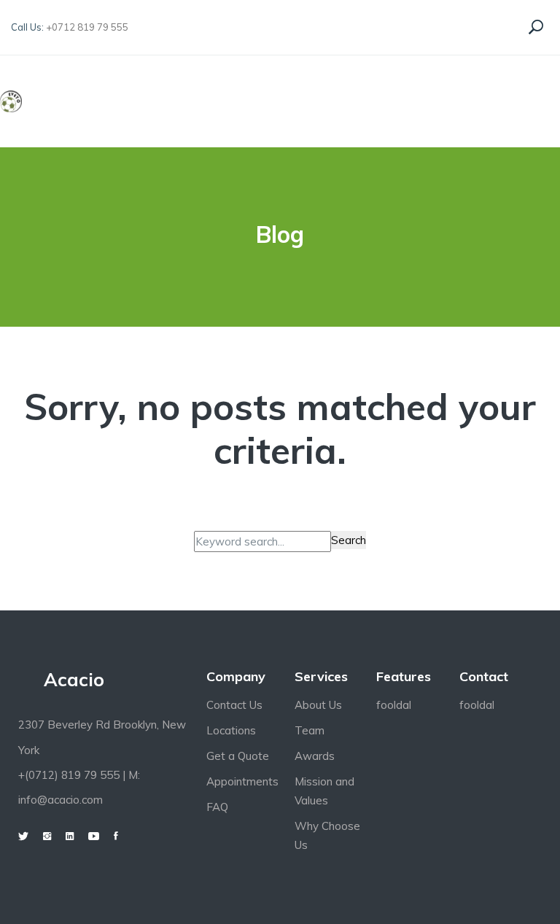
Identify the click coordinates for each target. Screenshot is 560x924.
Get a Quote (237, 756)
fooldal (393, 705)
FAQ (217, 807)
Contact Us (234, 705)
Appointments (242, 781)
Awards (315, 756)
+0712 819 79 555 (87, 27)
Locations (231, 730)
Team (309, 730)
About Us (318, 705)
